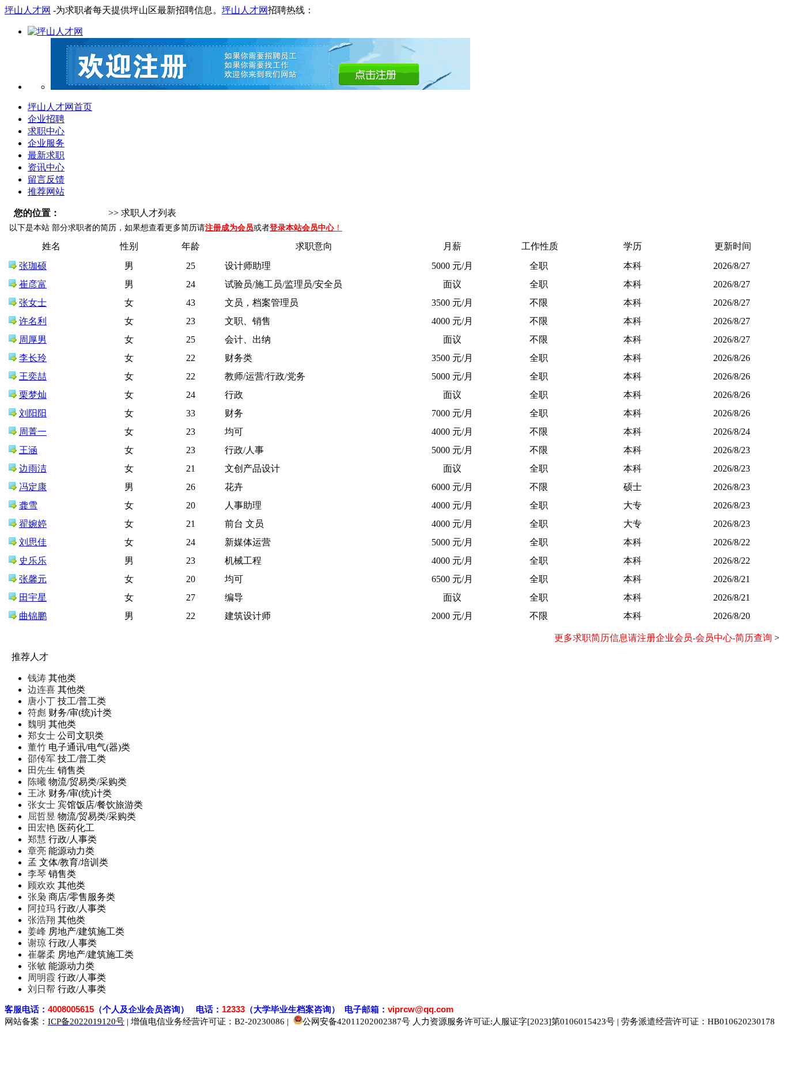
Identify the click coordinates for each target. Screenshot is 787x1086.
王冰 (37, 793)
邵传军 (41, 759)
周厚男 (33, 339)
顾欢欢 (41, 885)
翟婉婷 (33, 524)
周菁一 (33, 431)
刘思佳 (33, 542)
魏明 (37, 724)
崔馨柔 (41, 954)
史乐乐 (33, 560)
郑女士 (41, 736)
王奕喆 (33, 376)
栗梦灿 (33, 395)
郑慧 (37, 839)
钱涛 (37, 678)
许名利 (33, 321)
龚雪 (28, 505)
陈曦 (37, 782)
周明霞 (41, 977)
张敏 (37, 966)
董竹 (37, 747)
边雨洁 (33, 468)
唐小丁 (41, 701)
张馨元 (33, 579)
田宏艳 (41, 828)
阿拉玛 (41, 908)
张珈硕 (33, 266)
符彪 (37, 712)
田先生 (41, 770)
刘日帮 (41, 989)
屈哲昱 (41, 816)
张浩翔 (41, 920)
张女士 (33, 302)
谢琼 (37, 943)
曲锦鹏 (33, 616)
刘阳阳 (33, 413)
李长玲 (33, 358)
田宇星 (33, 597)
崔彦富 (33, 284)
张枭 (37, 897)
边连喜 (41, 689)
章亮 (37, 851)
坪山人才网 (28, 10)
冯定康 (33, 487)
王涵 (28, 450)
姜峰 (37, 931)
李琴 (37, 874)
